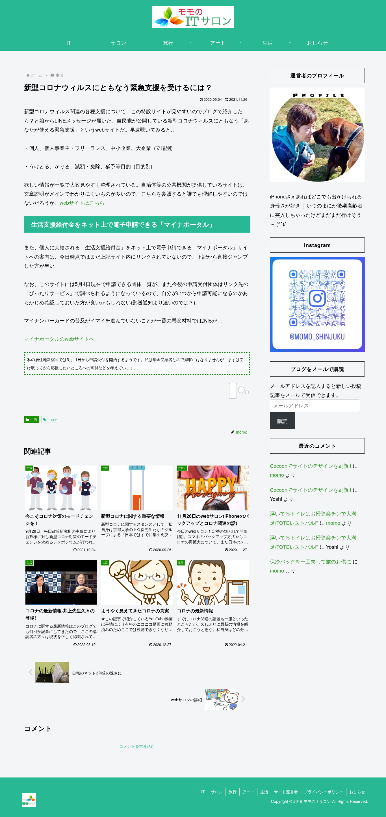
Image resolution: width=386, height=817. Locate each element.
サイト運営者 (286, 791)
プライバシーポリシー (323, 791)
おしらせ (357, 791)
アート (248, 791)
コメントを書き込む (137, 746)
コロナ (52, 419)
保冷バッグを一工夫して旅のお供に (310, 561)
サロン (217, 791)
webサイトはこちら (82, 202)
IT (203, 791)
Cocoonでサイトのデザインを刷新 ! (310, 465)
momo (277, 474)
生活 (33, 419)
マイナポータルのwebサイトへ (59, 338)
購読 (282, 420)
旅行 (233, 791)
